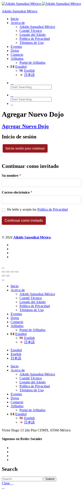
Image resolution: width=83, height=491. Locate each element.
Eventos (16, 47)
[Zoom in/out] (17, 271)
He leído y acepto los (37, 209)
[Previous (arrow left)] (3, 275)
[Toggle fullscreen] (12, 271)
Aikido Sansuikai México (19, 11)
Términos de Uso (31, 43)
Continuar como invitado (24, 220)
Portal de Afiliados (32, 62)
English (16, 354)
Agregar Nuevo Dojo (25, 126)
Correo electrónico (17, 192)
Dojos (15, 50)
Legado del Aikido (32, 35)
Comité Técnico (30, 31)
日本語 (16, 358)
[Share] (8, 271)
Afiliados (17, 58)
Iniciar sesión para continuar (25, 148)
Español (16, 350)
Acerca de (18, 23)
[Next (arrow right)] (8, 275)
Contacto (17, 54)
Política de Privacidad (34, 39)
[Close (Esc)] (3, 271)
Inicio (15, 19)
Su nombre (11, 175)
